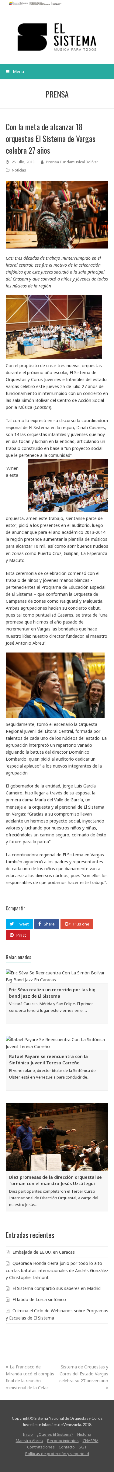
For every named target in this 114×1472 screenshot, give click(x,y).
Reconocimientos (63, 1440)
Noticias (19, 170)
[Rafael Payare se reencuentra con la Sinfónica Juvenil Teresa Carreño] (57, 1043)
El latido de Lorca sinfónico (39, 1299)
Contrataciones (41, 1447)
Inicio (28, 1434)
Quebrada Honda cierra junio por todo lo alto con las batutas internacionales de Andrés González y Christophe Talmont (57, 1270)
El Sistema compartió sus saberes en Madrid (56, 1288)
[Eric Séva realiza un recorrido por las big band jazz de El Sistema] (57, 976)
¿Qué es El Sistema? (55, 1434)
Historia (84, 1434)
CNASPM (90, 1440)
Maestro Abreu (29, 1440)
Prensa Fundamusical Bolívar (72, 162)
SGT (83, 1447)
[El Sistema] (57, 37)
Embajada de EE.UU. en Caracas (43, 1252)
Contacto (67, 1447)
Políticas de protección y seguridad (57, 1453)
